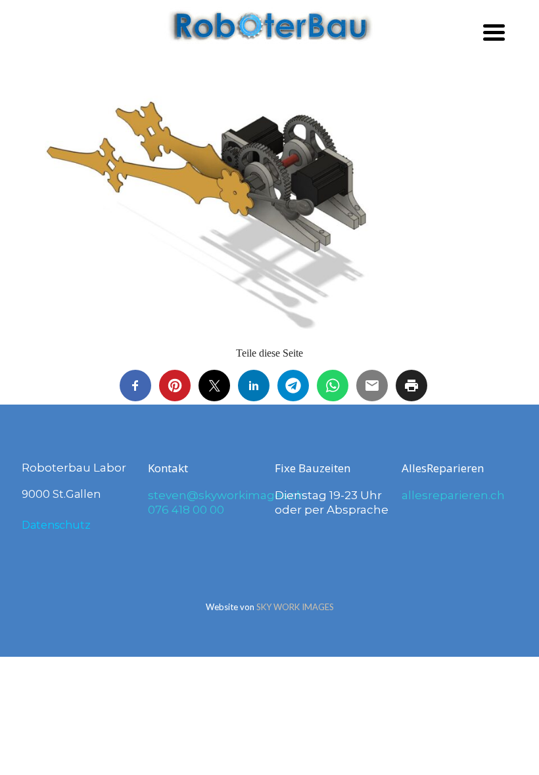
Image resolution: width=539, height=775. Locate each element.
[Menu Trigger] (494, 31)
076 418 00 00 (186, 509)
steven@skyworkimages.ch (226, 495)
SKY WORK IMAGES (295, 607)
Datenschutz (56, 525)
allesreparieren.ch (453, 495)
